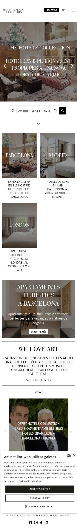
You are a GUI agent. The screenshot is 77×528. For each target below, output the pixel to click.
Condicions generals (45, 516)
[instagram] (36, 523)
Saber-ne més (38, 332)
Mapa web (65, 516)
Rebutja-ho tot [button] (40, 498)
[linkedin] (46, 523)
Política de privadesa (18, 516)
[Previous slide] (5, 66)
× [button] (74, 455)
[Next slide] (72, 66)
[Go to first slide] (71, 431)
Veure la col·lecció (38, 380)
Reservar (52, 10)
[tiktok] (41, 523)
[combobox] (69, 456)
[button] (62, 110)
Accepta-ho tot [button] (40, 489)
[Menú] (73, 10)
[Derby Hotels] (13, 11)
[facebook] (30, 523)
